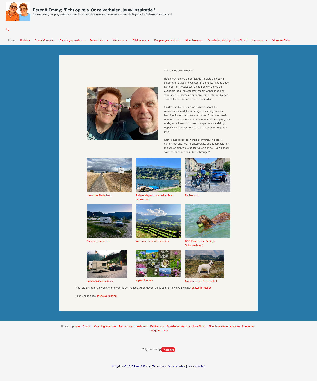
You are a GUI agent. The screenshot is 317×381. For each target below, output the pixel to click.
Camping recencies (98, 241)
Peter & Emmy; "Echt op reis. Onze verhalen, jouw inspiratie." (94, 9)
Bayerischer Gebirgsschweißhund (227, 40)
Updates (25, 40)
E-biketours (139, 40)
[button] (7, 29)
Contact (87, 326)
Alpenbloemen (193, 40)
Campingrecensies (71, 40)
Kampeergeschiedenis (167, 40)
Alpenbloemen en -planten (224, 326)
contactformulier (201, 287)
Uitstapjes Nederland (99, 195)
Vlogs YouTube (281, 40)
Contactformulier (45, 40)
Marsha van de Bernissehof (201, 281)
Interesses (258, 40)
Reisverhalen (97, 40)
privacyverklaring (106, 295)
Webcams (118, 40)
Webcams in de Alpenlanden (152, 241)
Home (11, 40)
